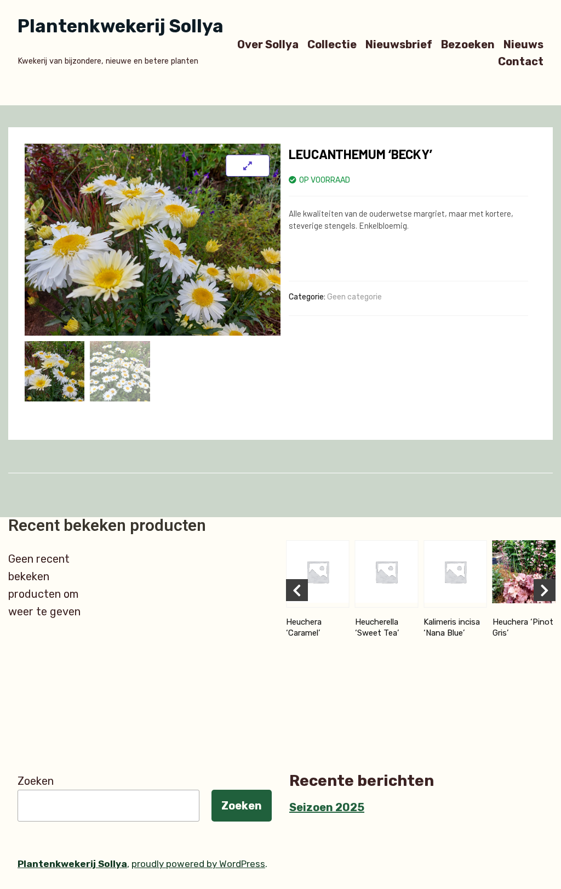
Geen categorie (354, 297)
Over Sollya (268, 44)
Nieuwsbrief (398, 44)
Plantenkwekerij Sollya (121, 26)
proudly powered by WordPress (198, 863)
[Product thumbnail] (248, 166)
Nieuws (523, 44)
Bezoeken (468, 44)
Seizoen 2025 (326, 807)
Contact (520, 62)
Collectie (332, 44)
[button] (297, 590)
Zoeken (36, 781)
